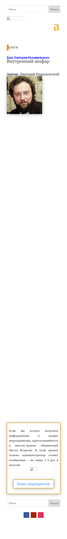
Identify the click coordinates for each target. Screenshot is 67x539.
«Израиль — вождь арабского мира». (31, 394)
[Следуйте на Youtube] (33, 515)
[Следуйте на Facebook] (26, 515)
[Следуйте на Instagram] (41, 515)
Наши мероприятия (33, 483)
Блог (28, 57)
